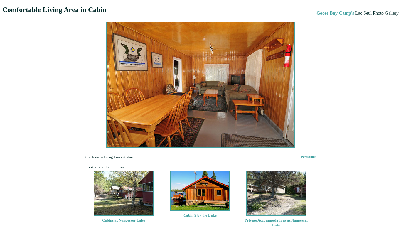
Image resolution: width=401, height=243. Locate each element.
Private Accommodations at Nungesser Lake (276, 222)
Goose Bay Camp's (335, 13)
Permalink (308, 156)
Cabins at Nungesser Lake (123, 220)
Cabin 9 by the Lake (200, 215)
